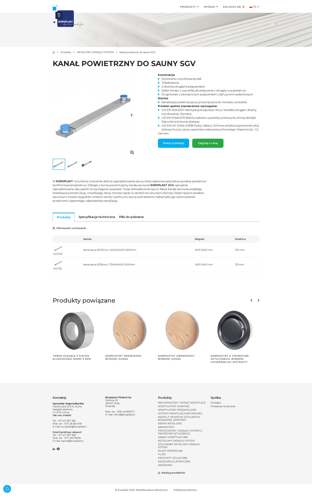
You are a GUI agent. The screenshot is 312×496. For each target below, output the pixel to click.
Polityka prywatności (185, 490)
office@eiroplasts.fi (124, 414)
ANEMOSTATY (166, 427)
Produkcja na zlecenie (223, 406)
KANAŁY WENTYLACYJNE (173, 437)
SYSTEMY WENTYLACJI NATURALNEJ (180, 413)
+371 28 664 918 (73, 423)
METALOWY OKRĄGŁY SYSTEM (95, 52)
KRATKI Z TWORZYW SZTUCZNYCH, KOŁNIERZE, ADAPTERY (179, 418)
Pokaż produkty (173, 143)
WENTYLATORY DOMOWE (173, 406)
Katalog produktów (173, 472)
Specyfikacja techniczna (96, 217)
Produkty (188, 6)
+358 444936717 (125, 411)
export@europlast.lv (72, 440)
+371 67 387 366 (66, 420)
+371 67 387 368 (66, 435)
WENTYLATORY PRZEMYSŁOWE (177, 409)
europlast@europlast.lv (74, 426)
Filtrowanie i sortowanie (71, 228)
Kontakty (216, 402)
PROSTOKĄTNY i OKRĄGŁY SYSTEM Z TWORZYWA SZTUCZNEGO (180, 432)
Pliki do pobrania (131, 217)
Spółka (209, 6)
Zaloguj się (232, 6)
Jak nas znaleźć (62, 415)
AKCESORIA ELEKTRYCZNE (174, 461)
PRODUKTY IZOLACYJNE (173, 458)
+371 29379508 (72, 438)
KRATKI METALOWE (170, 423)
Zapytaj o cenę (208, 143)
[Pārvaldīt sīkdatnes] (7, 489)
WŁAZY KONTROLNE (170, 450)
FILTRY (162, 454)
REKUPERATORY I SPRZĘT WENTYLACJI (182, 402)
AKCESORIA (165, 465)
